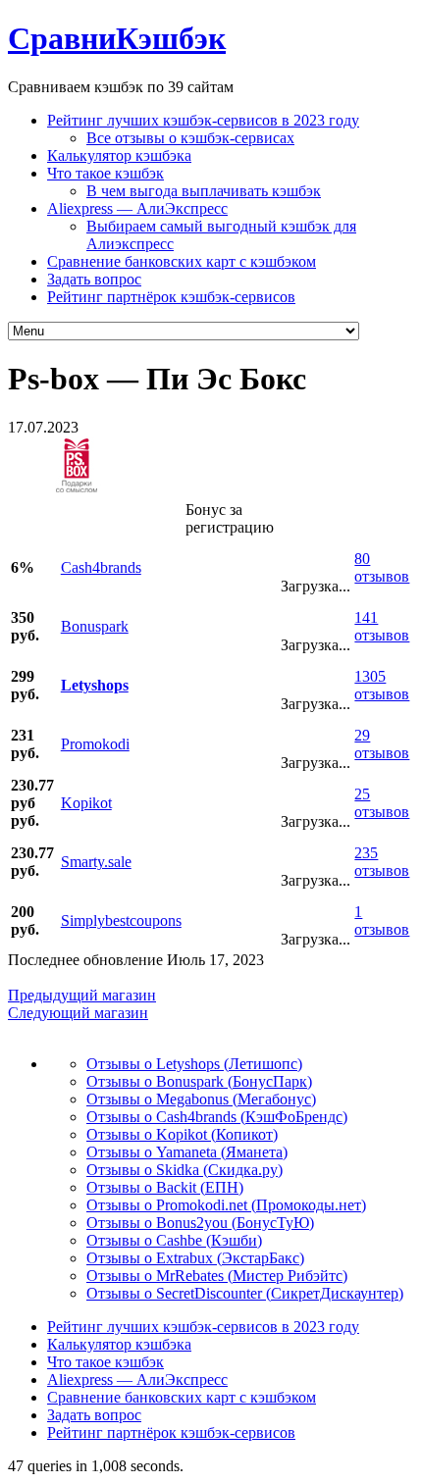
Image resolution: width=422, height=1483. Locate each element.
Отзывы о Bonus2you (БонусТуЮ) (200, 1222)
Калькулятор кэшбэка (119, 155)
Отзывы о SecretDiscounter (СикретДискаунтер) (244, 1293)
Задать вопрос (94, 279)
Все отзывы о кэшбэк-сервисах (190, 137)
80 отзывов (381, 567)
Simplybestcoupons (121, 920)
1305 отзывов (381, 685)
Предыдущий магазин (82, 995)
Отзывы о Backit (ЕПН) (164, 1187)
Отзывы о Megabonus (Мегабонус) (201, 1099)
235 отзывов (381, 861)
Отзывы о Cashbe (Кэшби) (174, 1240)
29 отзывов (381, 744)
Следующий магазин (78, 1012)
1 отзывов (381, 920)
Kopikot (86, 802)
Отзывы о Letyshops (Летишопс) (194, 1063)
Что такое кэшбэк (105, 173)
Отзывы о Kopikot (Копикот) (182, 1134)
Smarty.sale (96, 861)
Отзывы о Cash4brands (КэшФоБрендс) (216, 1116)
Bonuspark (95, 626)
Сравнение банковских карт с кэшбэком (181, 261)
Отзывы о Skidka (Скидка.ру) (184, 1169)
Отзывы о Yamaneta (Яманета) (187, 1152)
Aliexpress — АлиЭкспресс (137, 208)
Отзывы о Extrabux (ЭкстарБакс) (195, 1258)
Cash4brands (101, 567)
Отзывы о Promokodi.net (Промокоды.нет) (226, 1205)
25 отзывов (381, 803)
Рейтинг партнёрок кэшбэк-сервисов (171, 296)
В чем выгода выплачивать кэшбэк (203, 190)
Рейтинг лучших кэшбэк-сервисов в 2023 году (203, 120)
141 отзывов (381, 626)
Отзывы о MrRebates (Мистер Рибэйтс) (216, 1275)
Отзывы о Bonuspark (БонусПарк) (199, 1081)
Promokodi (95, 744)
